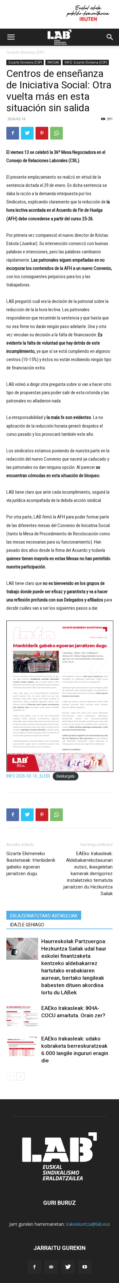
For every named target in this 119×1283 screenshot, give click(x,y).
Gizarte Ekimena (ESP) (25, 52)
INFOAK (53, 62)
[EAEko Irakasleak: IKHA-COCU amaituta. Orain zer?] (22, 1015)
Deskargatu (65, 776)
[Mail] (51, 1267)
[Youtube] (84, 1267)
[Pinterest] (42, 133)
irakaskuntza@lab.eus (88, 1224)
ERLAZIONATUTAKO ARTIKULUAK (43, 915)
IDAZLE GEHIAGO (27, 924)
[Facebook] (12, 133)
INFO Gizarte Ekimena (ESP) (85, 62)
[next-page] (20, 1077)
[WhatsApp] (56, 133)
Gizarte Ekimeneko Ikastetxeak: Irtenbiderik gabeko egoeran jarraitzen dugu (30, 863)
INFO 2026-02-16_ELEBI (28, 776)
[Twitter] (27, 133)
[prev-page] (10, 1077)
